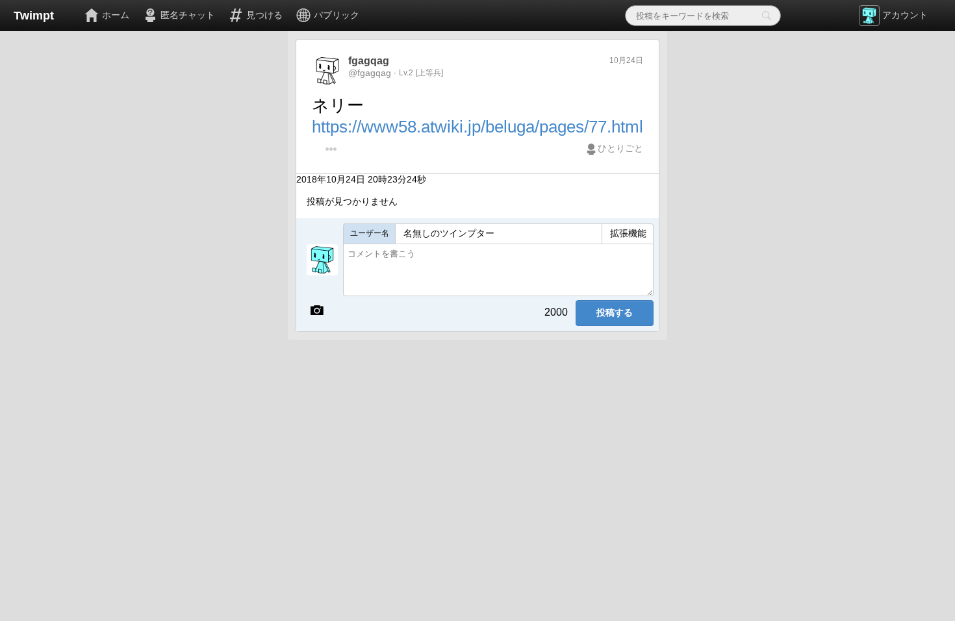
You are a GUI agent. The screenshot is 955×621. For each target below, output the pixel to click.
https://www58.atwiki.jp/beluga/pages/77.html (477, 126)
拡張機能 (628, 233)
